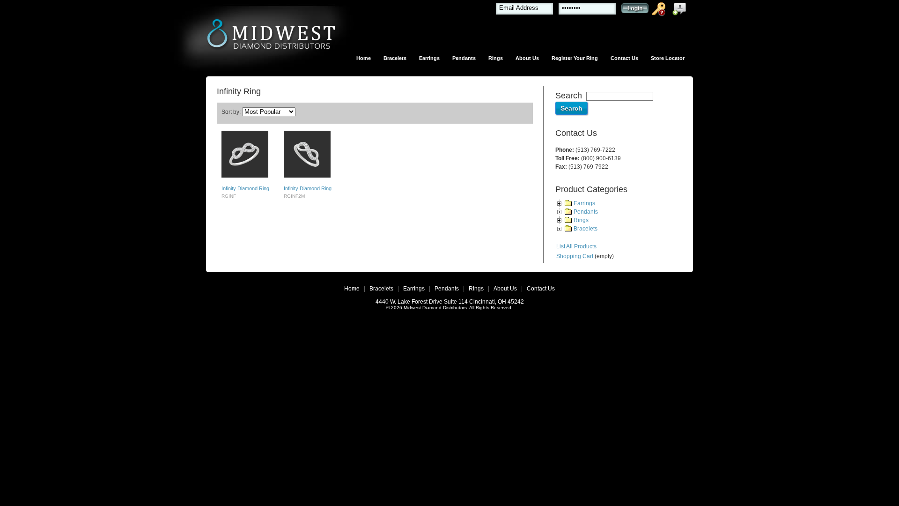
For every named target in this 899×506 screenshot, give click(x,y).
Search (568, 95)
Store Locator (668, 58)
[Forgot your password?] (660, 10)
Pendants (464, 58)
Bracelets (394, 58)
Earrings (429, 58)
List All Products (576, 246)
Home (363, 58)
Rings (495, 58)
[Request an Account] (681, 10)
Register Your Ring (575, 58)
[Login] (634, 10)
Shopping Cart (574, 256)
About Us (527, 58)
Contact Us (624, 58)
